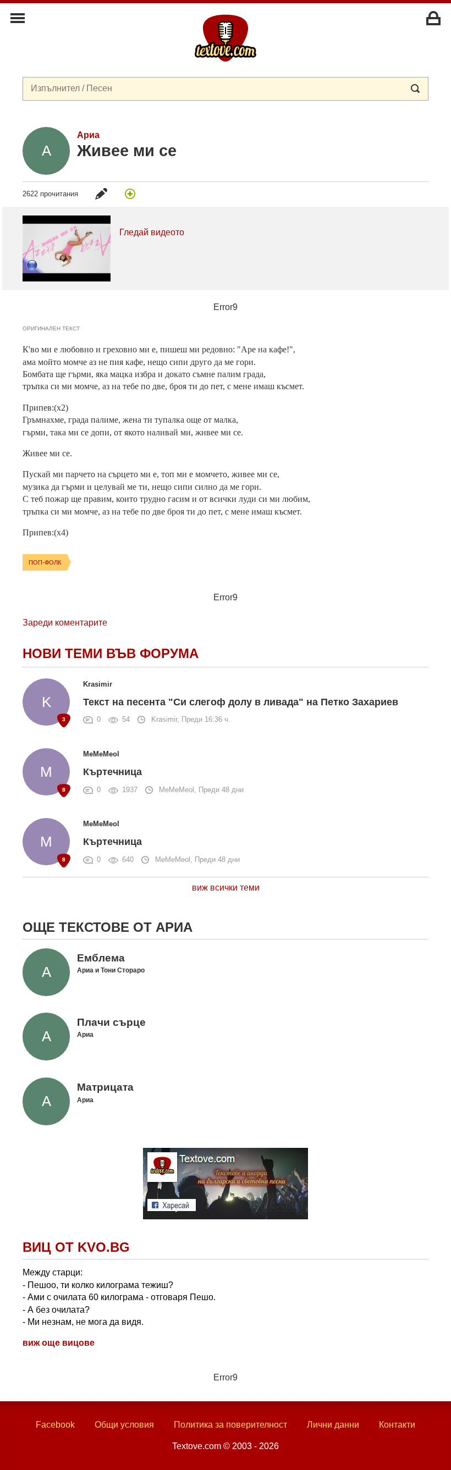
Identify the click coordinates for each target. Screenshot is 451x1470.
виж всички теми (226, 887)
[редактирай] (101, 193)
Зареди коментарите (65, 622)
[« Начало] (225, 37)
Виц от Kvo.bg (76, 1247)
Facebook (55, 1424)
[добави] (130, 193)
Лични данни (333, 1424)
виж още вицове (59, 1342)
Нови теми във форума (111, 653)
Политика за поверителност (230, 1424)
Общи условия (124, 1424)
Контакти (397, 1424)
